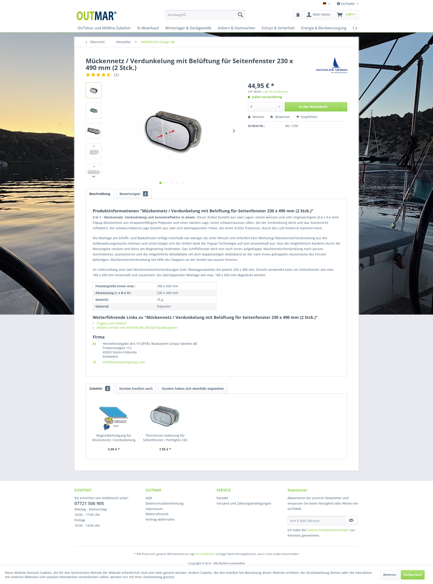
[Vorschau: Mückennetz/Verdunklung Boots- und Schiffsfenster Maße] (93, 151)
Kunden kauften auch (136, 388)
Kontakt (222, 498)
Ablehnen (389, 575)
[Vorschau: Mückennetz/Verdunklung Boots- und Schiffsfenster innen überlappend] (93, 131)
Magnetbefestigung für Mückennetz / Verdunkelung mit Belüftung (114, 437)
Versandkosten (205, 554)
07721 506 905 (89, 503)
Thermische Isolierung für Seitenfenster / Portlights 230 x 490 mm (165, 437)
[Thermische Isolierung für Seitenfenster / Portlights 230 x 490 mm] (165, 415)
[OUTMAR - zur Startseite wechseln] (97, 15)
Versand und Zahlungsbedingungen (243, 503)
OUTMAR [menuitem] (347, 4)
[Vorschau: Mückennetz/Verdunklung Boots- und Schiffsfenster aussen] (93, 90)
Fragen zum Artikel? (111, 323)
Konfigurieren (412, 575)
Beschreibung (99, 194)
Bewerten (282, 117)
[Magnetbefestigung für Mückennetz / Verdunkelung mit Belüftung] (114, 415)
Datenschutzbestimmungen (328, 530)
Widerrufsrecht (156, 514)
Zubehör (98, 388)
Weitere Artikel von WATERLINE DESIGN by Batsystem (136, 327)
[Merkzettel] (297, 14)
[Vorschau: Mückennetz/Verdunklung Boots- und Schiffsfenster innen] (93, 110)
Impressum (154, 509)
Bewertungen (133, 194)
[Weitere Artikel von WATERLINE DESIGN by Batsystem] (331, 65)
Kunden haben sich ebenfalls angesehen (193, 388)
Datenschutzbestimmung (164, 503)
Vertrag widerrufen (160, 519)
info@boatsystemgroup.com (124, 362)
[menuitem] (205, 14)
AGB (148, 498)
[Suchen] (240, 14)
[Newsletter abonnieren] (351, 520)
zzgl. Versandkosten (276, 91)
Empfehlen (309, 117)
